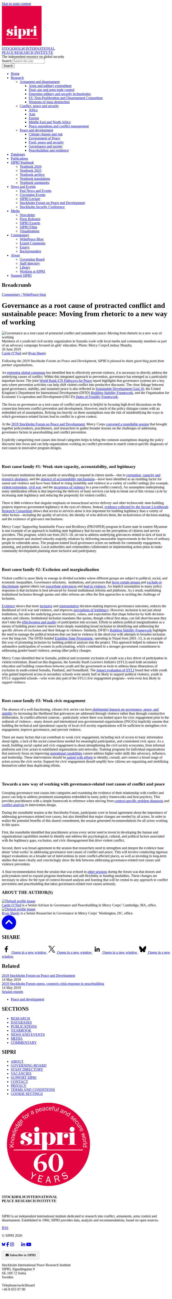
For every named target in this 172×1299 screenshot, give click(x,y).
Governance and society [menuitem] (46, 146)
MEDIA (17, 1038)
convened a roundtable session (127, 424)
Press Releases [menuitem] (30, 219)
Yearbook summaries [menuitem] (34, 183)
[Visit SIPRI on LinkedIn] (23, 1244)
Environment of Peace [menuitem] (44, 138)
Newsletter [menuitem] (27, 215)
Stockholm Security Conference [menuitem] (42, 207)
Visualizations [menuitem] (29, 231)
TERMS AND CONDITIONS (33, 1090)
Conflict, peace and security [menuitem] (39, 106)
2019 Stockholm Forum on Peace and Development (38, 975)
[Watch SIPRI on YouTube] (28, 1244)
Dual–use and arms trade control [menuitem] (51, 90)
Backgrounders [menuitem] (30, 251)
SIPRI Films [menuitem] (28, 227)
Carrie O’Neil (11, 353)
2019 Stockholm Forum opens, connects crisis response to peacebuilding (53, 984)
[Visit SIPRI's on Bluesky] (3, 1244)
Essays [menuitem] (24, 247)
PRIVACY (18, 1086)
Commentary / (12, 294)
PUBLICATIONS (24, 1026)
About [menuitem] (15, 255)
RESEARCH (20, 1018)
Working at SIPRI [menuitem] (32, 271)
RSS (5, 1228)
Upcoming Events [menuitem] (32, 195)
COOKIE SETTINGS (27, 1094)
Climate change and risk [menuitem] (46, 134)
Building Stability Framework (131, 630)
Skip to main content (16, 4)
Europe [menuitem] (34, 118)
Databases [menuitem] (18, 154)
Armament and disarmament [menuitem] (40, 82)
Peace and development (27, 999)
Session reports (12, 992)
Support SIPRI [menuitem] (21, 275)
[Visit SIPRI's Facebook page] (7, 1244)
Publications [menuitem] (19, 158)
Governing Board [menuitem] (32, 259)
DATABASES (21, 1022)
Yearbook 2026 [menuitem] (30, 166)
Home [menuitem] (15, 74)
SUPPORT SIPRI (23, 1077)
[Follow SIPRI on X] (17, 1245)
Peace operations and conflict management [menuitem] (59, 126)
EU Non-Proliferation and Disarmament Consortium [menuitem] (66, 98)
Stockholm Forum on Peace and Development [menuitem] (52, 203)
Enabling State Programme (74, 638)
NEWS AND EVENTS (28, 1034)
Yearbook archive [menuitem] (32, 174)
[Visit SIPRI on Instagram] (12, 1244)
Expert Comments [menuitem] (32, 243)
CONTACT (19, 1082)
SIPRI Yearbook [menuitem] (22, 162)
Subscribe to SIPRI (22, 1255)
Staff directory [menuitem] (30, 263)
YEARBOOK (21, 1030)
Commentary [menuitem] (20, 235)
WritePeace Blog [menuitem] (31, 239)
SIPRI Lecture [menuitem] (30, 199)
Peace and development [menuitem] (36, 130)
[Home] (22, 44)
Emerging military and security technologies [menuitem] (60, 94)
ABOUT (17, 1061)
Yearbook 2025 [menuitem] (30, 170)
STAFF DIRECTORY (27, 1069)
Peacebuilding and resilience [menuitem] (49, 150)
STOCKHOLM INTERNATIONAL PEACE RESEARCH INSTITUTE (28, 50)
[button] (9, 927)
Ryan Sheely (37, 353)
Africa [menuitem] (33, 110)
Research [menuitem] (17, 78)
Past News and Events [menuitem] (35, 191)
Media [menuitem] (15, 211)
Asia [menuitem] (32, 114)
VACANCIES (21, 1073)
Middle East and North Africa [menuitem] (50, 122)
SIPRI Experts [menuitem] (30, 223)
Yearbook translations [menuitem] (35, 179)
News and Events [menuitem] (23, 187)
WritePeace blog (34, 294)
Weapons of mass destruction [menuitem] (49, 102)
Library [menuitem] (25, 267)
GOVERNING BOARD (29, 1065)
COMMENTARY (24, 1042)
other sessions (97, 872)
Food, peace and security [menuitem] (46, 142)
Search (7, 61)
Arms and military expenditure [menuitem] (50, 86)
